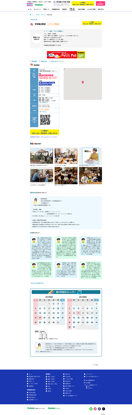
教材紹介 (64, 9)
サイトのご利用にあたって (92, 376)
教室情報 (34, 61)
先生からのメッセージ (57, 61)
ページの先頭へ (95, 365)
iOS (89, 386)
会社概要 (88, 382)
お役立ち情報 (81, 9)
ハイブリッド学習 (33, 383)
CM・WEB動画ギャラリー (71, 395)
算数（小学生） (51, 376)
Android (90, 388)
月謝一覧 (67, 374)
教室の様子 (44, 61)
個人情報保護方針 (90, 380)
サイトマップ (89, 374)
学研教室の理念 (32, 395)
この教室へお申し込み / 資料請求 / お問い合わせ (83, 3)
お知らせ (67, 388)
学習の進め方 (32, 397)
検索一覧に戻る (34, 19)
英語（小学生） (51, 381)
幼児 (49, 386)
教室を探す (100, 4)
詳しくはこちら (43, 111)
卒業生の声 (68, 381)
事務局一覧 (68, 393)
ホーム (29, 9)
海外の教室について (70, 386)
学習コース (46, 9)
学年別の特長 (32, 392)
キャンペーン (37, 9)
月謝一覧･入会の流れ (72, 9)
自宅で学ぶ (101, 9)
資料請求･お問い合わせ (34, 376)
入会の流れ (68, 376)
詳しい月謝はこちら (44, 102)
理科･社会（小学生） (53, 384)
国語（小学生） (51, 379)
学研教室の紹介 (56, 9)
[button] (83, 82)
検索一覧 (43, 14)
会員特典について (33, 399)
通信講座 (31, 386)
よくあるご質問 (91, 9)
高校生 (49, 391)
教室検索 (38, 14)
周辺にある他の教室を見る (37, 283)
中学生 (49, 388)
